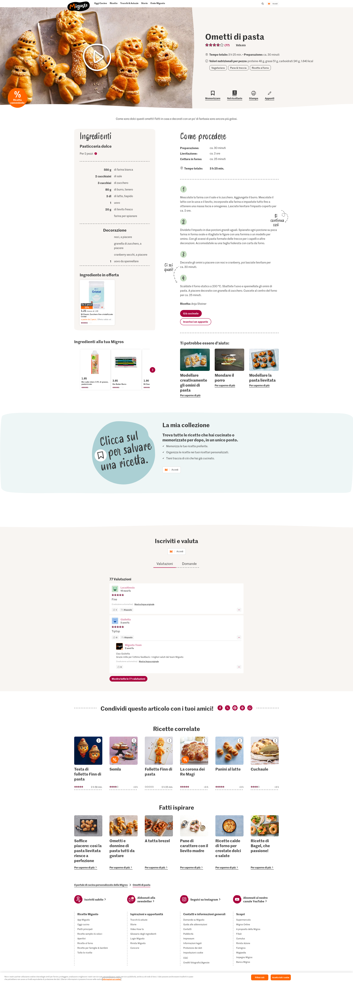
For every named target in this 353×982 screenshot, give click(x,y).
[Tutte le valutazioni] (214, 45)
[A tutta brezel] (159, 842)
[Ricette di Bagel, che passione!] (265, 842)
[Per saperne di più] (195, 385)
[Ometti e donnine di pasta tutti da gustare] (123, 842)
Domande (189, 563)
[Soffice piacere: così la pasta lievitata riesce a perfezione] (88, 842)
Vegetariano (218, 67)
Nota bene (96, 154)
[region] (176, 977)
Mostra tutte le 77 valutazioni (128, 678)
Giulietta (126, 619)
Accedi (275, 4)
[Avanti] (152, 370)
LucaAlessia (128, 587)
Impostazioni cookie (193, 952)
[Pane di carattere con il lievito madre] (194, 842)
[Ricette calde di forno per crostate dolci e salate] (229, 842)
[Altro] (239, 610)
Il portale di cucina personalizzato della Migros (101, 885)
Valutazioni (165, 563)
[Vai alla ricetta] (88, 763)
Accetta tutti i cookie (280, 977)
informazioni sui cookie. (111, 979)
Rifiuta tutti (259, 977)
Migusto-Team (133, 645)
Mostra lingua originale (144, 604)
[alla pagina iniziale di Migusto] (78, 5)
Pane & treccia (238, 67)
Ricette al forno (260, 67)
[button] (115, 589)
